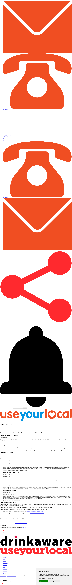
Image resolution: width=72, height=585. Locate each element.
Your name (10, 407)
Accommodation (6, 137)
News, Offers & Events (7, 135)
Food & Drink (5, 136)
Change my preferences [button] (54, 581)
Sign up (4, 134)
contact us (24, 527)
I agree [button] (41, 581)
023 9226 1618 (3, 576)
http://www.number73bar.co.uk (30, 449)
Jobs (3, 140)
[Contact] (37, 52)
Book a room (5, 324)
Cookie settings (5, 563)
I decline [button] (45, 581)
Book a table (5, 323)
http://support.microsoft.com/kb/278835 (37, 513)
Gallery (4, 139)
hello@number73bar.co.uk (11, 576)
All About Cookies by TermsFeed (21, 523)
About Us (4, 138)
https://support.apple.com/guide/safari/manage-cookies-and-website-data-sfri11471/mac (40, 516)
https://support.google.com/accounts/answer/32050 (35, 511)
